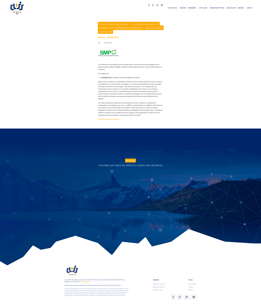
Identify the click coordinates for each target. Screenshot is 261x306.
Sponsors (183, 8)
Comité (191, 287)
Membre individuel (159, 287)
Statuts (191, 290)
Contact (249, 8)
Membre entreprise (159, 284)
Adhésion (241, 8)
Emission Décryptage (217, 8)
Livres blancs (231, 8)
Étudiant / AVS (157, 290)
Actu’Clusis (203, 8)
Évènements (192, 8)
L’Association (172, 8)
